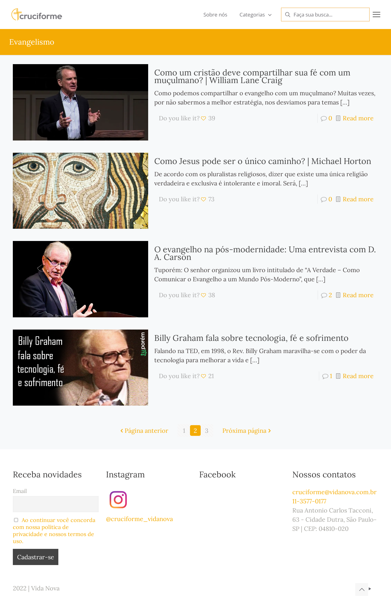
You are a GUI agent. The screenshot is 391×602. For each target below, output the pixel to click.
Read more (358, 118)
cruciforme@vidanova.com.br (334, 492)
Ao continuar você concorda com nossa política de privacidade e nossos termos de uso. (54, 530)
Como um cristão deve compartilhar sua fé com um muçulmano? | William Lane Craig (252, 76)
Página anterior (146, 430)
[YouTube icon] (369, 589)
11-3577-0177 (309, 501)
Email (20, 490)
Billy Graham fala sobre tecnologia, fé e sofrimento (251, 338)
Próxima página (244, 430)
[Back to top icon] (361, 589)
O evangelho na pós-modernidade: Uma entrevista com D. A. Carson (265, 253)
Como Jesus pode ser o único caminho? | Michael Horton (262, 161)
